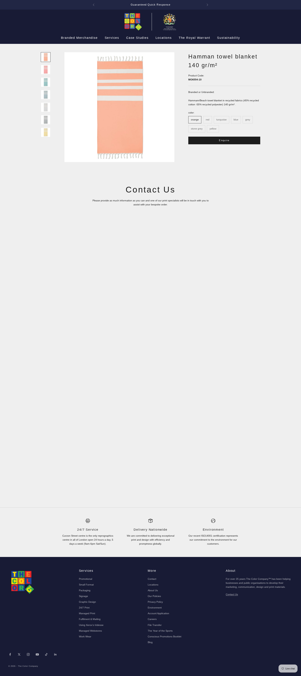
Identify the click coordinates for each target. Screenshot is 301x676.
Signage (83, 596)
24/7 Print (84, 607)
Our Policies (154, 596)
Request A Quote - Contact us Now (150, 4)
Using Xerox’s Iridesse (91, 625)
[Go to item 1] (46, 57)
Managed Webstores (90, 630)
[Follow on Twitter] (19, 654)
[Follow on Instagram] (28, 654)
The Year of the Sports (160, 630)
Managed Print (87, 613)
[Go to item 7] (46, 132)
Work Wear (85, 636)
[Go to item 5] (46, 107)
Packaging (84, 590)
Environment (155, 607)
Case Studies (137, 38)
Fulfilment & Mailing (90, 619)
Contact (152, 578)
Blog (150, 642)
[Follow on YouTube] (37, 654)
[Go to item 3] (46, 82)
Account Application (158, 613)
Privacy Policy (155, 601)
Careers (152, 619)
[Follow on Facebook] (10, 654)
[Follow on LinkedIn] (55, 654)
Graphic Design (87, 601)
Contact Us (232, 594)
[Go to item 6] (46, 120)
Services (112, 38)
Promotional (85, 578)
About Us (153, 590)
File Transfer (155, 625)
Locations (164, 38)
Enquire (224, 140)
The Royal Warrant (194, 38)
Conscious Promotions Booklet (164, 636)
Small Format (86, 584)
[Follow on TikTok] (46, 654)
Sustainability (228, 38)
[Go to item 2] (46, 69)
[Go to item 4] (46, 95)
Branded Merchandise (79, 38)
